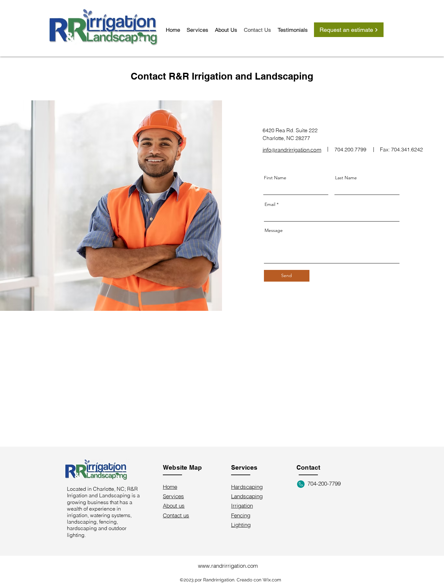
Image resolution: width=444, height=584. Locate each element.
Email (270, 204)
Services (173, 496)
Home (170, 486)
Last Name (346, 177)
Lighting (241, 524)
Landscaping (247, 496)
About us (174, 505)
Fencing (240, 515)
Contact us (176, 515)
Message (274, 230)
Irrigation (242, 505)
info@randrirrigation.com (292, 150)
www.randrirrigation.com (228, 565)
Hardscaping (247, 486)
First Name (275, 177)
